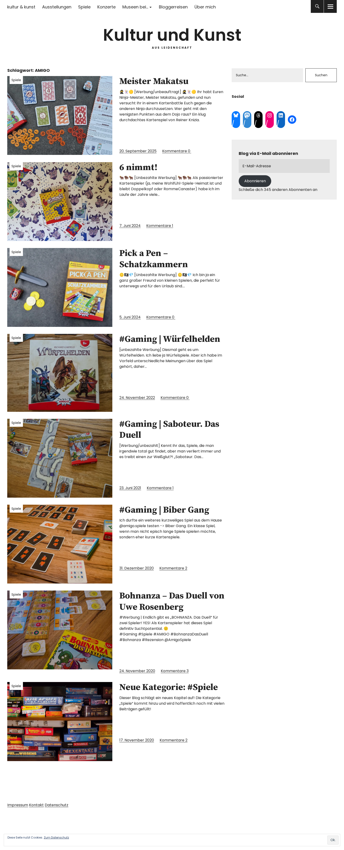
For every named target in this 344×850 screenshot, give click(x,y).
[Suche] (317, 6)
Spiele (84, 7)
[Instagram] (269, 115)
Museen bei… (135, 7)
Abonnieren (255, 181)
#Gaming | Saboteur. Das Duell (169, 430)
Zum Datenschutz (56, 837)
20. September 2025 (138, 151)
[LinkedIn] (281, 115)
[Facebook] (292, 119)
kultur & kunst (21, 7)
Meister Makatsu (153, 81)
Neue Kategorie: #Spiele (168, 687)
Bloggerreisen (173, 7)
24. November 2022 (137, 397)
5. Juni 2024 (130, 317)
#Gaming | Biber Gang (164, 510)
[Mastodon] (247, 115)
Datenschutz (56, 805)
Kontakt (36, 805)
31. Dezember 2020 (136, 568)
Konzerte (106, 7)
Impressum (17, 805)
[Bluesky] (236, 115)
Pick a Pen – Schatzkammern (153, 259)
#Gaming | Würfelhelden (169, 339)
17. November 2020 (136, 740)
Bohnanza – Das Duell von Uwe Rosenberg (171, 601)
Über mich (205, 7)
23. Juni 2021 (130, 488)
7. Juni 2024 (130, 225)
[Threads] (258, 115)
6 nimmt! (138, 167)
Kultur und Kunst (172, 35)
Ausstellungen (56, 7)
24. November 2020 (137, 671)
